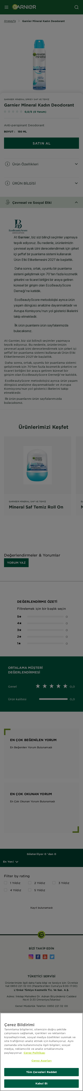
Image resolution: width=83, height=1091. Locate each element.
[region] (41, 1052)
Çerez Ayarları (41, 1060)
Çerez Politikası (34, 1052)
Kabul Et (41, 1083)
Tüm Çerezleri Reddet (41, 1072)
